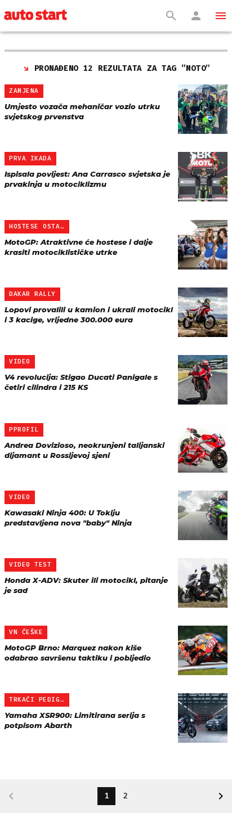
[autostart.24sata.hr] (35, 16)
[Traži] (171, 16)
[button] (220, 16)
